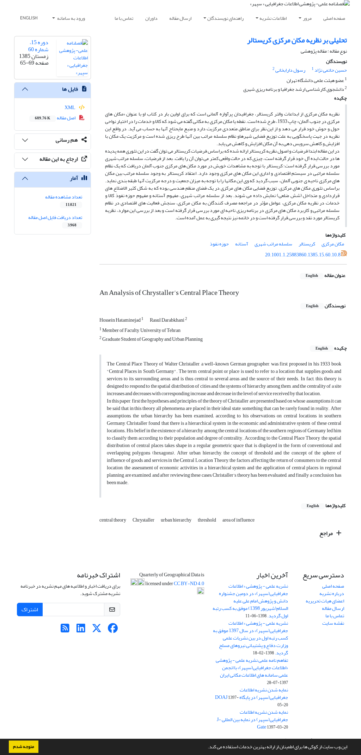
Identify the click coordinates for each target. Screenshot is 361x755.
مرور (307, 18)
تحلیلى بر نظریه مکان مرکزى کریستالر (297, 40)
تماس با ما (124, 18)
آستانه (241, 244)
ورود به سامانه (70, 18)
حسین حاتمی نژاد (330, 70)
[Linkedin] (80, 630)
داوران (151, 18)
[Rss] (65, 630)
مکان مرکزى (333, 244)
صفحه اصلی (334, 18)
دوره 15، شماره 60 (38, 45)
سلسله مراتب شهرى (273, 244)
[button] (206, 748)
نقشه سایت (333, 623)
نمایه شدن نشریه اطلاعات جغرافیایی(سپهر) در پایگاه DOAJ (251, 693)
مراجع (326, 533)
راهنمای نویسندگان (225, 18)
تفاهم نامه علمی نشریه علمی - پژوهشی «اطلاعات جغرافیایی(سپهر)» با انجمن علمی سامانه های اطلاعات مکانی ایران (252, 667)
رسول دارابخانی (290, 70)
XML (70, 107)
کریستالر (307, 244)
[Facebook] (112, 630)
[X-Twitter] (96, 630)
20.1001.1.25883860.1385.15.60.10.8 (303, 255)
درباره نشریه (331, 593)
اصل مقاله (55, 118)
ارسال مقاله (180, 18)
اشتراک (30, 609)
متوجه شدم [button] (23, 746)
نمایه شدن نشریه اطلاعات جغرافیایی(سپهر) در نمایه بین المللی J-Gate (252, 719)
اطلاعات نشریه (273, 18)
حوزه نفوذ (219, 244)
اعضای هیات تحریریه (325, 601)
